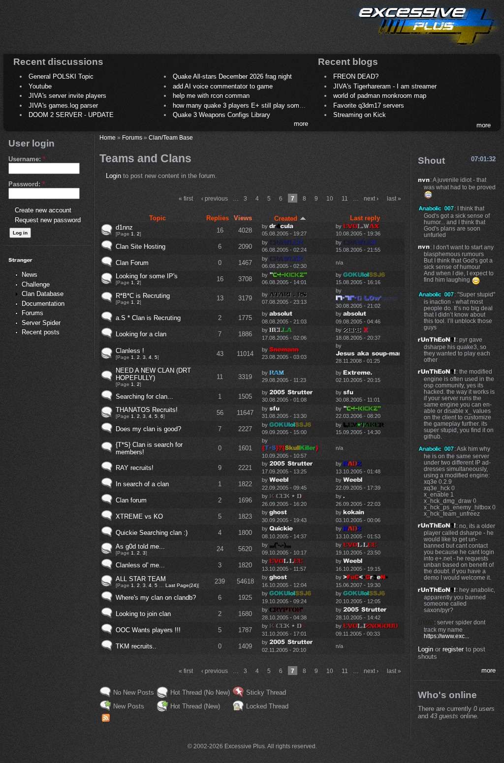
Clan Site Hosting (140, 246)
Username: (26, 159)
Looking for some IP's (147, 276)
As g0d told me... (140, 546)
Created (285, 218)
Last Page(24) (181, 585)
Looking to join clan (143, 613)
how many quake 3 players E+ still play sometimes (245, 105)
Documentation (43, 303)
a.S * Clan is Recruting (148, 318)
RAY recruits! (135, 467)
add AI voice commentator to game (223, 86)
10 (329, 198)
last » (394, 198)
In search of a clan (142, 484)
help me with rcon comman (211, 95)
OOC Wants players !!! (148, 630)
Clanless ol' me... (140, 565)
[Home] (425, 47)
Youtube (40, 86)
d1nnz (124, 227)
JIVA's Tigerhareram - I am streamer (385, 86)
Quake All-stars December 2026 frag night (232, 76)
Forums (32, 313)
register (453, 649)
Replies (217, 218)
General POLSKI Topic (61, 76)
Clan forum (131, 500)
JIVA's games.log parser (63, 105)
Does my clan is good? (148, 429)
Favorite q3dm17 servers (368, 105)
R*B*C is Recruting (143, 295)
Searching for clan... (144, 396)
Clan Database (42, 293)
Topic (157, 218)
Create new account (43, 210)
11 (345, 198)
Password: (26, 184)
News (29, 274)
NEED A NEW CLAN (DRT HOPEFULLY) (153, 374)
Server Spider (41, 322)
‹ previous (214, 198)
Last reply (365, 218)
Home (107, 137)
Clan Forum (132, 262)
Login (113, 175)
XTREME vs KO (139, 516)
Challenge (36, 284)
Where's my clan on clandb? (156, 597)
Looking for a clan (141, 334)
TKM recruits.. (136, 646)
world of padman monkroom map (379, 95)
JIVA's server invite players (67, 95)
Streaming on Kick (359, 114)
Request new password (48, 220)
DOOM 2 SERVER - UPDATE (71, 114)
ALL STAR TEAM (141, 579)
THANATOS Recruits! (147, 409)
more (301, 123)
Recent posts (41, 332)
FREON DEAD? (355, 76)
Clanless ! (130, 350)
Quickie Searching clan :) (152, 532)
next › (371, 198)
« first (186, 198)
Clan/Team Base (171, 137)
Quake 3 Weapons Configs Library (221, 114)
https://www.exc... (446, 636)
